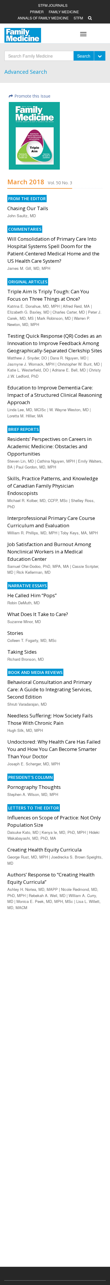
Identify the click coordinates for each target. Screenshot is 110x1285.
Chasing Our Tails (27, 208)
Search (83, 56)
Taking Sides (22, 651)
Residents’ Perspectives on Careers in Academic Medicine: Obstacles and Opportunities (49, 446)
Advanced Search (25, 71)
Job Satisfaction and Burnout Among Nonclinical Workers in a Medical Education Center (49, 551)
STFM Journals (52, 5)
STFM (78, 17)
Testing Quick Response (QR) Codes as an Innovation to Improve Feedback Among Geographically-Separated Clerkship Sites (54, 343)
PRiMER (37, 11)
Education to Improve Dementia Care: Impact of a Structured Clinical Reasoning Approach (54, 395)
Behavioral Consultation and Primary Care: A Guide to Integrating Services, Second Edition (49, 689)
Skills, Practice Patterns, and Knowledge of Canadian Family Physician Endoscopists (52, 485)
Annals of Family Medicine (43, 17)
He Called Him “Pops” (32, 595)
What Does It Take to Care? (37, 614)
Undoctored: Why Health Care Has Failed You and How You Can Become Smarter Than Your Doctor (54, 749)
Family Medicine (64, 11)
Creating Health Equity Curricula (44, 849)
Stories (15, 633)
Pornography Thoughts (34, 787)
